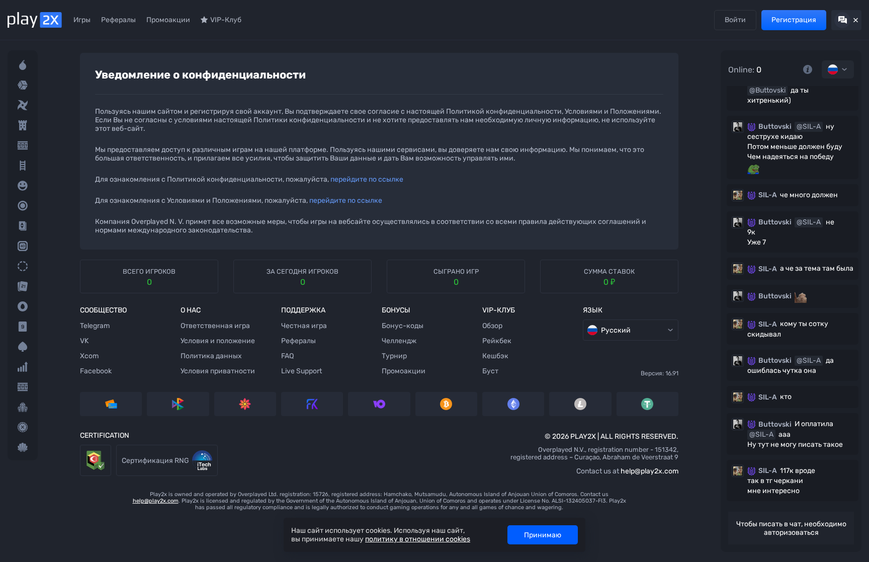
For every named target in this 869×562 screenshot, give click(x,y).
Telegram (95, 326)
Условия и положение (218, 341)
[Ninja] (22, 105)
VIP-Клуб (225, 20)
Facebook (96, 371)
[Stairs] (22, 165)
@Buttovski (767, 90)
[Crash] (22, 366)
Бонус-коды (402, 326)
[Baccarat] (22, 326)
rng (122, 449)
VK (84, 341)
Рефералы (118, 20)
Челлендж (399, 341)
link (85, 449)
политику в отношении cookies (417, 539)
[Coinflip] (22, 306)
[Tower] (22, 125)
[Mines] (22, 64)
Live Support (301, 371)
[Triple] (22, 407)
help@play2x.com (649, 471)
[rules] (808, 69)
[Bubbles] (22, 185)
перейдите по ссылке (366, 179)
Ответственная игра (215, 326)
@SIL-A (809, 126)
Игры (82, 20)
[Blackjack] (22, 286)
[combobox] (838, 69)
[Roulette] (22, 427)
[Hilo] (22, 225)
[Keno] (22, 246)
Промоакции (168, 20)
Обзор (492, 326)
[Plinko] (22, 205)
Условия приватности (218, 371)
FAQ (287, 356)
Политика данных (211, 356)
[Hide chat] (846, 20)
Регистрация (793, 20)
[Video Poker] (22, 346)
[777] (22, 386)
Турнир (394, 356)
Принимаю (542, 535)
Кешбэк (495, 356)
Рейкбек (496, 341)
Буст (490, 371)
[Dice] (22, 85)
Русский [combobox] (616, 330)
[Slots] (22, 145)
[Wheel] (22, 266)
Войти (735, 20)
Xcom (89, 356)
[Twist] (22, 447)
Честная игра (304, 326)
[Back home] (35, 20)
